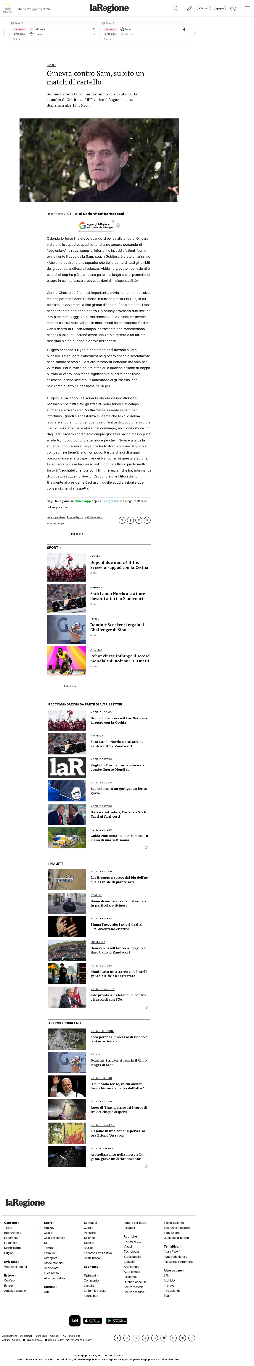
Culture (50, 1287)
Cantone (11, 1223)
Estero (9, 1275)
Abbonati (204, 8)
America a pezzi (15, 1290)
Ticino (8, 1228)
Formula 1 (50, 1253)
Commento (91, 1280)
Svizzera (11, 1262)
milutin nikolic (94, 517)
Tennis (48, 1248)
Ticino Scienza (174, 1223)
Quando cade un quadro (135, 1282)
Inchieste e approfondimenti (135, 1242)
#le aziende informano (179, 1262)
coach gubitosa (56, 517)
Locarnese (11, 1238)
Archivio (169, 1280)
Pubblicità (74, 1335)
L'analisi (89, 1285)
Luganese (10, 1243)
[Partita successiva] (194, 31)
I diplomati (130, 1277)
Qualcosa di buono (176, 1238)
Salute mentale (134, 1287)
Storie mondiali (54, 1263)
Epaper (220, 8)
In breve (169, 1285)
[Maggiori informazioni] (118, 226)
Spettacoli (90, 1223)
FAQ (64, 1335)
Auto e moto (132, 1272)
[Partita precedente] (4, 31)
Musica (89, 1248)
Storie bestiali (133, 1257)
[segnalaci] (190, 8)
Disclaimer (26, 1335)
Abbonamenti (9, 1335)
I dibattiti (129, 1228)
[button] (117, 1338)
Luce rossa (51, 1273)
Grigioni (9, 1253)
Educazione (172, 1233)
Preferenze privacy (80, 1340)
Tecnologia (131, 1251)
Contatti (54, 1335)
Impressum (41, 1335)
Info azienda (172, 1290)
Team (167, 1295)
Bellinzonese (12, 1233)
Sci (46, 1243)
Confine (9, 1280)
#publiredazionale (175, 1257)
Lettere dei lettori (135, 1223)
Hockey (49, 1228)
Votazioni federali (15, 1267)
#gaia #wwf (172, 1251)
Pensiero (90, 1233)
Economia (91, 1267)
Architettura (131, 1267)
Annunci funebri (11, 1340)
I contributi (91, 1295)
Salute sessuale (134, 1292)
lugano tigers (75, 517)
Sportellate (51, 1268)
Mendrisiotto (12, 1248)
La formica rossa (95, 1290)
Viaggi (128, 1246)
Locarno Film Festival (98, 1253)
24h (166, 1275)
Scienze (89, 1238)
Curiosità (129, 1262)
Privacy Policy (33, 1340)
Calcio (48, 1233)
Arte (47, 1292)
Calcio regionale (54, 1238)
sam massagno (56, 523)
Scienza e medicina (177, 1228)
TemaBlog (171, 1246)
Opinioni (90, 1275)
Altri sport (50, 1258)
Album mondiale (54, 1278)
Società (89, 1243)
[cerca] (175, 8)
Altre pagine (173, 1270)
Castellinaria (92, 1258)
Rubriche (131, 1236)
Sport (48, 1223)
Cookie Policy (55, 1340)
